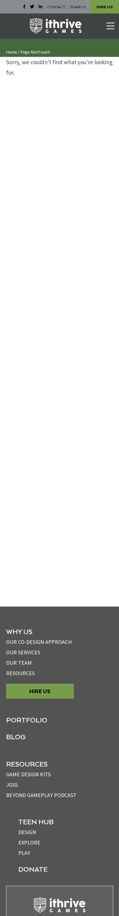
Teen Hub (36, 821)
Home (11, 52)
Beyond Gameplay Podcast (41, 795)
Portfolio (26, 719)
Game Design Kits (28, 774)
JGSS (12, 784)
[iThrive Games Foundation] (55, 26)
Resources (20, 673)
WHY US (19, 631)
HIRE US (104, 6)
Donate (33, 869)
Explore (29, 842)
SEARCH (78, 7)
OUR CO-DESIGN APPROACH (39, 641)
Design (27, 832)
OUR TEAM (19, 662)
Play (24, 852)
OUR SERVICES (23, 652)
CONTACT (56, 7)
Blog (16, 736)
